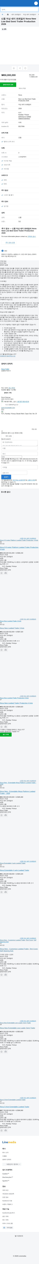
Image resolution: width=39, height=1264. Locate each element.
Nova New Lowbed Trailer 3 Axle (12, 628)
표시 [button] (15, 401)
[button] (36, 3)
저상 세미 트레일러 (24, 104)
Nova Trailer (5, 369)
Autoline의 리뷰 (7, 1201)
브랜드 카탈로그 (7, 1204)
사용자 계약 (31, 480)
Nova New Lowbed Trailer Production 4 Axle (16, 703)
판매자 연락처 (6, 1159)
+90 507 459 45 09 (23, 401)
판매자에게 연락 (8, 84)
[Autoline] (7, 14)
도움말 (4, 1156)
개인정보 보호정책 (19, 480)
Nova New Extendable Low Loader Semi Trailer (17, 1028)
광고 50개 (11, 388)
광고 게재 (6, 734)
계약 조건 (5, 1190)
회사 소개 (5, 1152)
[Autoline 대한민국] (13, 3)
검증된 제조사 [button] (6, 371)
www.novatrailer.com (8, 408)
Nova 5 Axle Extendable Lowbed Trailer (14, 1107)
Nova (20, 95)
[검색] (36, 9)
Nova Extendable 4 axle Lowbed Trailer (14, 870)
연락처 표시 (32, 236)
